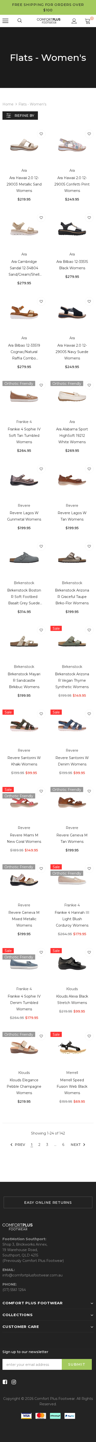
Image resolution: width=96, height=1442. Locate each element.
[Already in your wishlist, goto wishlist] (41, 134)
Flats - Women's (32, 104)
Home (8, 104)
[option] (48, 1202)
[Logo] (48, 21)
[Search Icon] (20, 20)
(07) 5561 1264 (14, 1290)
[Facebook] (4, 1382)
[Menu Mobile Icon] (5, 21)
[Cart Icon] (88, 21)
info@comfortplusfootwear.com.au (32, 1275)
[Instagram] (13, 1382)
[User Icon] (74, 21)
